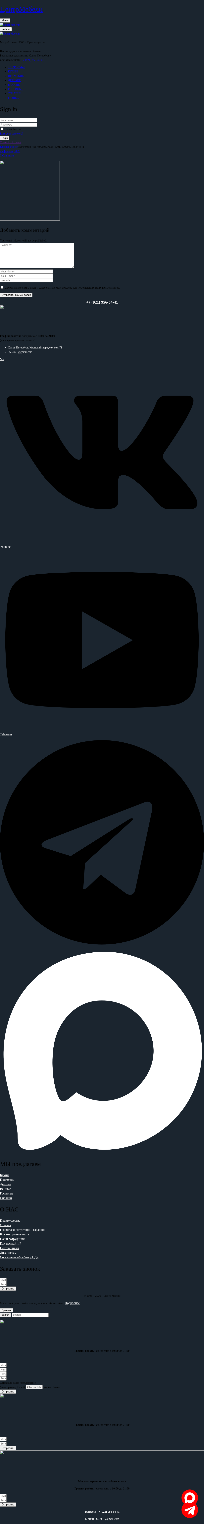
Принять (7, 1310)
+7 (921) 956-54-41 (108, 1511)
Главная (4, 146)
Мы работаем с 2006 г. (13, 42)
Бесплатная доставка (12, 55)
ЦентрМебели (21, 9)
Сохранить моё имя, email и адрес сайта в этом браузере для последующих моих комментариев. (62, 287)
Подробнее (72, 1303)
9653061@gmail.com (107, 1518)
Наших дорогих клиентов (15, 51)
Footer (14, 146)
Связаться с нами (10, 59)
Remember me (13, 129)
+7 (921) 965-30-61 (32, 59)
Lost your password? (11, 133)
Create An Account (10, 142)
